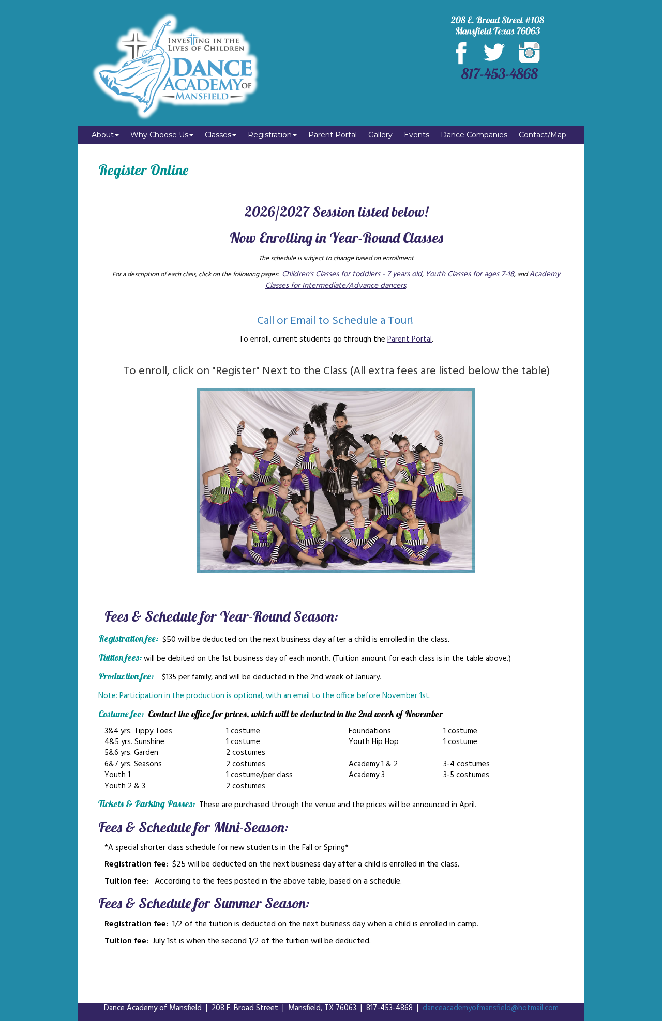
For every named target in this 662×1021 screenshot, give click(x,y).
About (103, 135)
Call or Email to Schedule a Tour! (336, 321)
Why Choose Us (159, 135)
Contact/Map (542, 135)
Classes (218, 135)
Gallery (380, 135)
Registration (270, 135)
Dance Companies (474, 135)
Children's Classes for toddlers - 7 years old (352, 274)
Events (416, 135)
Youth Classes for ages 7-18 (469, 274)
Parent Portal (332, 135)
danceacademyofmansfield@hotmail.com (491, 1008)
